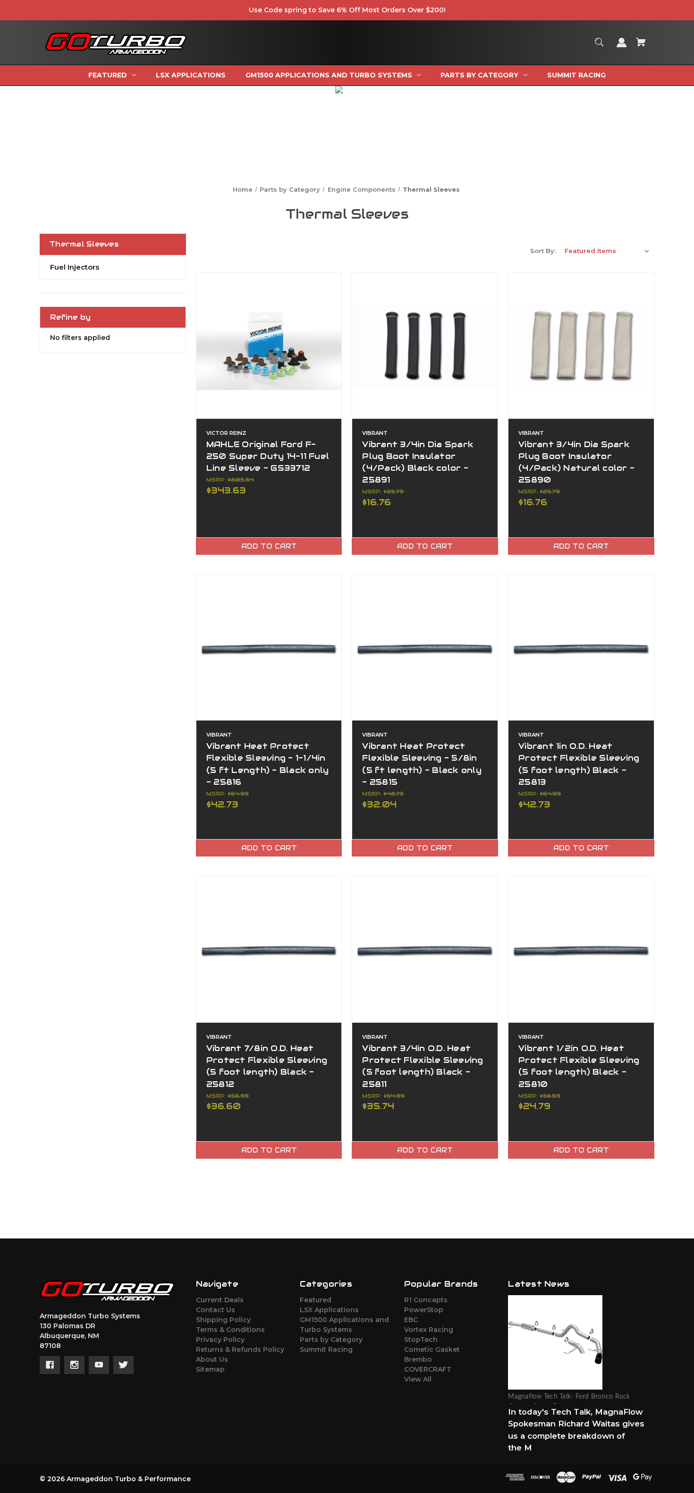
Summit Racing (326, 1349)
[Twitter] (123, 1365)
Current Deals (220, 1300)
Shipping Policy (223, 1319)
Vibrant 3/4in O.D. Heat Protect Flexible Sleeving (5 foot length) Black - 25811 (422, 1066)
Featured (315, 1300)
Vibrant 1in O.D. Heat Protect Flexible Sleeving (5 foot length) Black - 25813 (578, 764)
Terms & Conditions (230, 1329)
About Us (212, 1359)
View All (418, 1379)
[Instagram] (74, 1365)
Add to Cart (269, 546)
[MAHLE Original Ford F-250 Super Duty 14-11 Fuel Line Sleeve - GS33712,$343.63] (269, 345)
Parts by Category (331, 1339)
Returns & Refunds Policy (240, 1349)
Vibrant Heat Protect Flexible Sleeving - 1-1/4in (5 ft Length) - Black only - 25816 (267, 764)
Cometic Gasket (432, 1349)
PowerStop (423, 1310)
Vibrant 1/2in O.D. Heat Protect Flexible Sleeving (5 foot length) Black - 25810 (578, 1066)
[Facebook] (50, 1365)
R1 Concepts (426, 1300)
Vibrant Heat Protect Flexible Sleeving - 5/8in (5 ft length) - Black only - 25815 (422, 764)
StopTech (421, 1339)
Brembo (418, 1359)
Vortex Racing (428, 1329)
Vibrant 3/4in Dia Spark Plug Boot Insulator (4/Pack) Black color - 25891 (418, 462)
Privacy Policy (220, 1339)
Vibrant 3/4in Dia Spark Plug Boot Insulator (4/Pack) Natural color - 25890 (576, 462)
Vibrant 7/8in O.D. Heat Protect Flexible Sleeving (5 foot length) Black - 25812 (266, 1066)
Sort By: (543, 250)
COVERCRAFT (427, 1369)
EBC (411, 1319)
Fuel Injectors (74, 267)
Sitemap (210, 1369)
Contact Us (215, 1310)
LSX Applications (329, 1310)
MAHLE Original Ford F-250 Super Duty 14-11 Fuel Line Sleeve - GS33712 (267, 456)
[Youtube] (99, 1365)
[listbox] (607, 251)
